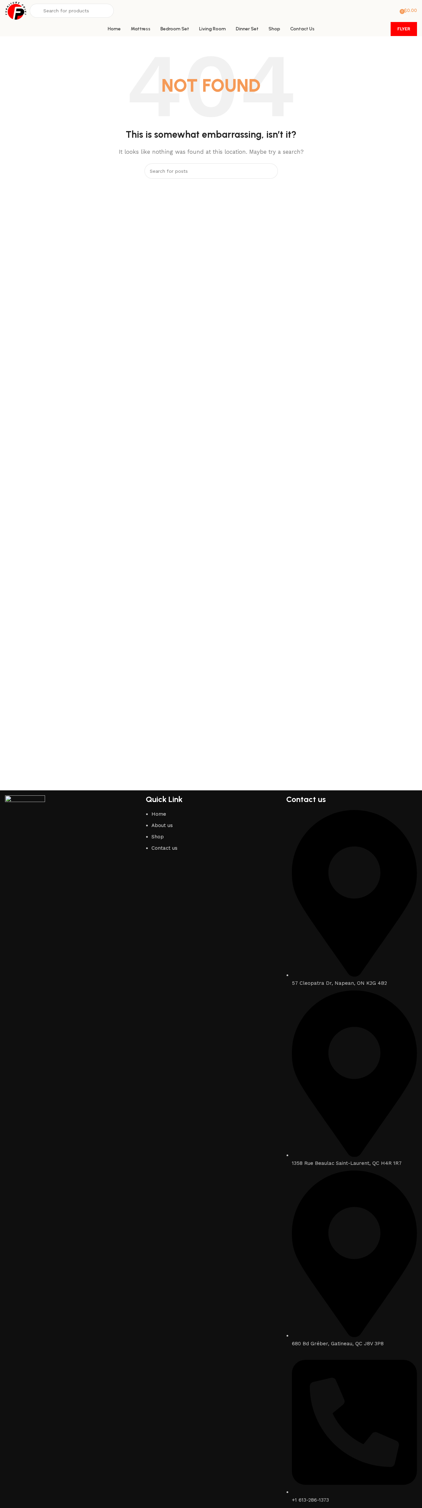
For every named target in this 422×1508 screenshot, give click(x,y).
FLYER (403, 28)
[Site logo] (15, 10)
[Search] (270, 171)
